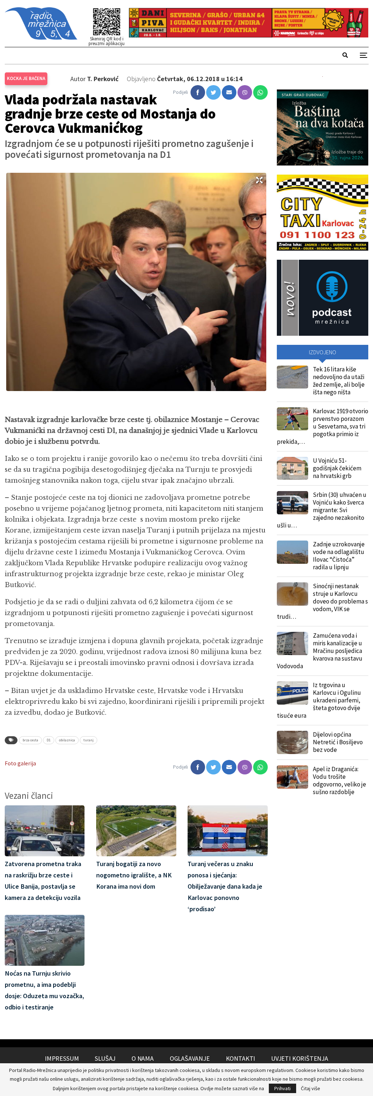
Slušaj (105, 1058)
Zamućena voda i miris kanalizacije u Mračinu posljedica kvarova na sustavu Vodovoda (319, 650)
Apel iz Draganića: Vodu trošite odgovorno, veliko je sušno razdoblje (339, 780)
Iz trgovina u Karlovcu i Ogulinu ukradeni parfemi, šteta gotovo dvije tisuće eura (319, 700)
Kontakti (240, 1058)
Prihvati (282, 1088)
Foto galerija (20, 763)
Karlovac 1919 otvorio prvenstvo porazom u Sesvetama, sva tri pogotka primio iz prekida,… (322, 426)
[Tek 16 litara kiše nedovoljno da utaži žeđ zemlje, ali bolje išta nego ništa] (292, 377)
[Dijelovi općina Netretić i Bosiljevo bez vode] (292, 742)
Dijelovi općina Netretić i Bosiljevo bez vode (338, 742)
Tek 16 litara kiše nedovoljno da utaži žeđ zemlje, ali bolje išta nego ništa (339, 380)
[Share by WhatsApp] (260, 92)
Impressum (62, 1058)
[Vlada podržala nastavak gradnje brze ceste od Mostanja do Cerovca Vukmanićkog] (198, 92)
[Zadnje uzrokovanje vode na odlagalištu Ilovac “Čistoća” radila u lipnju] (292, 552)
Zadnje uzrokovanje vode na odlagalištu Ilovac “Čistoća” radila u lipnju (339, 555)
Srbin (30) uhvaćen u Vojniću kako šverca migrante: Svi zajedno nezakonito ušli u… (321, 510)
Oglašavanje (190, 1058)
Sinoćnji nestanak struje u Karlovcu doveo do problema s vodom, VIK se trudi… (322, 601)
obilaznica (67, 740)
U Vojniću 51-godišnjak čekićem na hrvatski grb (337, 468)
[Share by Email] (229, 92)
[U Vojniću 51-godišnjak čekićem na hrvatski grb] (292, 468)
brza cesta (30, 740)
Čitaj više (310, 1088)
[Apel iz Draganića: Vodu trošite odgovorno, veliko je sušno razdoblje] (292, 777)
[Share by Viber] (244, 92)
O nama (142, 1058)
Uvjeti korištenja (299, 1058)
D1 (49, 740)
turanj (88, 740)
